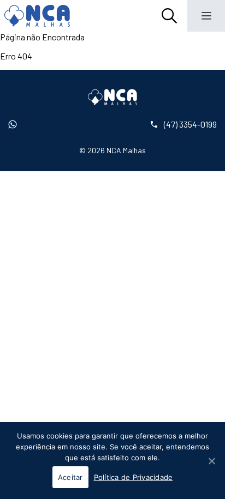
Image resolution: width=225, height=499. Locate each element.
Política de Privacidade (133, 477)
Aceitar (70, 477)
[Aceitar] (211, 460)
